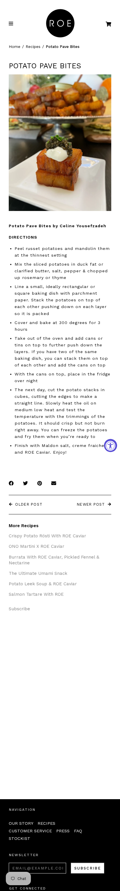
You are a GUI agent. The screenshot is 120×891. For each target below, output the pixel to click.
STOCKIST (19, 838)
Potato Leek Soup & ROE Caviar (43, 583)
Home (14, 46)
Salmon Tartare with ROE (36, 594)
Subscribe (19, 608)
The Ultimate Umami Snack (38, 573)
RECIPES (46, 823)
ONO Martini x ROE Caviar (36, 546)
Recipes (33, 46)
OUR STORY (21, 823)
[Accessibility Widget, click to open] (110, 445)
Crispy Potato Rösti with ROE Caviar (47, 535)
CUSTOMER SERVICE (30, 831)
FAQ (78, 831)
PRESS (63, 831)
